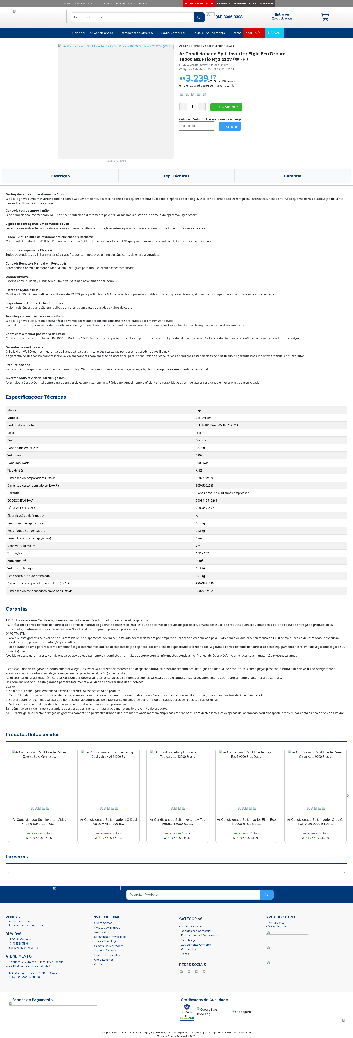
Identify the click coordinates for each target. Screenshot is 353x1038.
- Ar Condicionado (190, 926)
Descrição (60, 176)
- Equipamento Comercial (195, 944)
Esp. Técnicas (176, 176)
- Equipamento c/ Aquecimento (199, 935)
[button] (347, 796)
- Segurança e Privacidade (109, 936)
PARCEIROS (266, 3)
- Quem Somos (102, 923)
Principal (78, 33)
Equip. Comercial (173, 33)
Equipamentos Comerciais (26, 925)
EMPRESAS (223, 3)
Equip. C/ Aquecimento (209, 33)
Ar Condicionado (102, 33)
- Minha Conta (275, 922)
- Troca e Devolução (105, 941)
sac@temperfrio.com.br (24, 947)
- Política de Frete (103, 932)
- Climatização (188, 940)
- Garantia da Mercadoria (108, 946)
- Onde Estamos (102, 959)
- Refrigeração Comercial (195, 931)
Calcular (231, 126)
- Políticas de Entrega (106, 927)
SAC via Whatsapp (21, 939)
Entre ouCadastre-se (282, 16)
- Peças (184, 954)
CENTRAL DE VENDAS (200, 3)
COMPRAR (227, 106)
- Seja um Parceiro (104, 950)
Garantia (293, 176)
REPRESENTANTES (244, 3)
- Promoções (187, 949)
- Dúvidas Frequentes (106, 955)
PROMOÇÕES (254, 33)
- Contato (98, 964)
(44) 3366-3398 (19, 943)
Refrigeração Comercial (137, 33)
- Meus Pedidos (276, 926)
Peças (237, 33)
